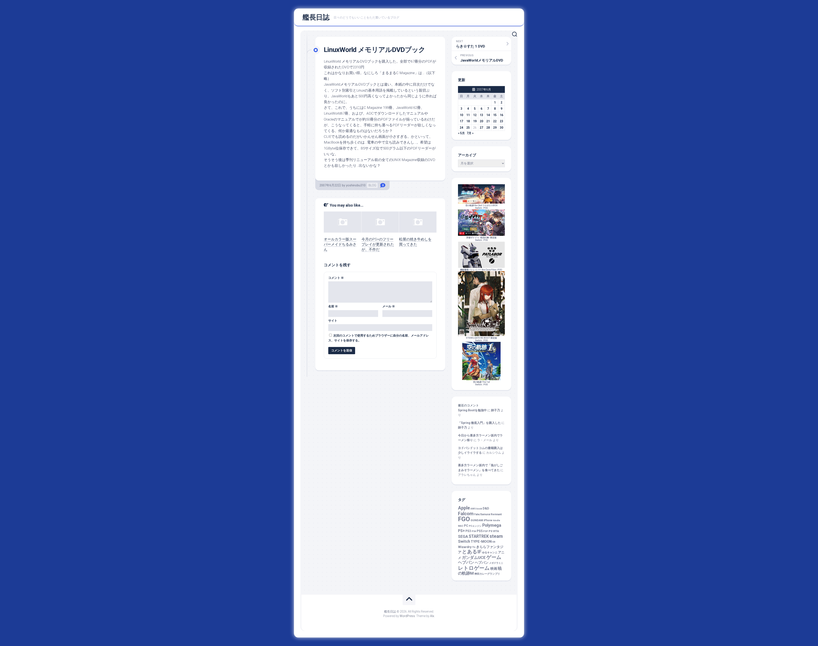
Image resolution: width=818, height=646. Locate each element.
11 (468, 115)
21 (488, 121)
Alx (432, 616)
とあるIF (471, 552)
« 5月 (461, 133)
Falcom (466, 513)
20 (481, 121)
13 (481, 115)
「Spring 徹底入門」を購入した (479, 422)
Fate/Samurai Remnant (488, 514)
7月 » (470, 133)
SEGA (463, 536)
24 (461, 127)
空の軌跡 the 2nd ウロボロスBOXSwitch (481, 206)
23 (501, 121)
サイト (332, 320)
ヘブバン (466, 562)
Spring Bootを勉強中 (472, 410)
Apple (464, 508)
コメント (336, 277)
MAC (460, 526)
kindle (496, 520)
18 (468, 121)
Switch (464, 541)
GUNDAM (477, 520)
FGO (464, 519)
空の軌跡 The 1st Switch (481, 383)
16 (501, 115)
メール (388, 306)
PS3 (468, 531)
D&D (486, 508)
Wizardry (465, 547)
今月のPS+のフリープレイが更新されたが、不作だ (377, 244)
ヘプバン (481, 563)
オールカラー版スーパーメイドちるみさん (340, 244)
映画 (493, 569)
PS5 (486, 208)
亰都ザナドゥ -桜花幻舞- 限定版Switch (481, 238)
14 (488, 115)
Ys (473, 547)
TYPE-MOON (481, 542)
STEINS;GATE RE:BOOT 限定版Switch (481, 339)
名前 (333, 306)
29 (495, 127)
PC (466, 526)
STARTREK (479, 536)
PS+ (461, 530)
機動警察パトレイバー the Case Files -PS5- (481, 270)
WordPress (407, 616)
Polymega (491, 525)
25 (468, 127)
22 (495, 121)
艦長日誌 (315, 17)
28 (488, 127)
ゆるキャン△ (489, 552)
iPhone (488, 520)
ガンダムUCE (474, 557)
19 (475, 121)
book (479, 508)
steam (496, 536)
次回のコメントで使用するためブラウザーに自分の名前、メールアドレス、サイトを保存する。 (378, 338)
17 (461, 121)
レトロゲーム (474, 568)
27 (481, 127)
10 (461, 115)
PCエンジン (475, 526)
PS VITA (494, 531)
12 (475, 115)
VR (493, 542)
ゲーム (493, 557)
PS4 (474, 531)
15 (495, 115)
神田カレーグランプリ (487, 573)
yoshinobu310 (356, 185)
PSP (485, 531)
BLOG (372, 185)
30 (501, 127)
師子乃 (495, 410)
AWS (473, 508)
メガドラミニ (496, 563)
